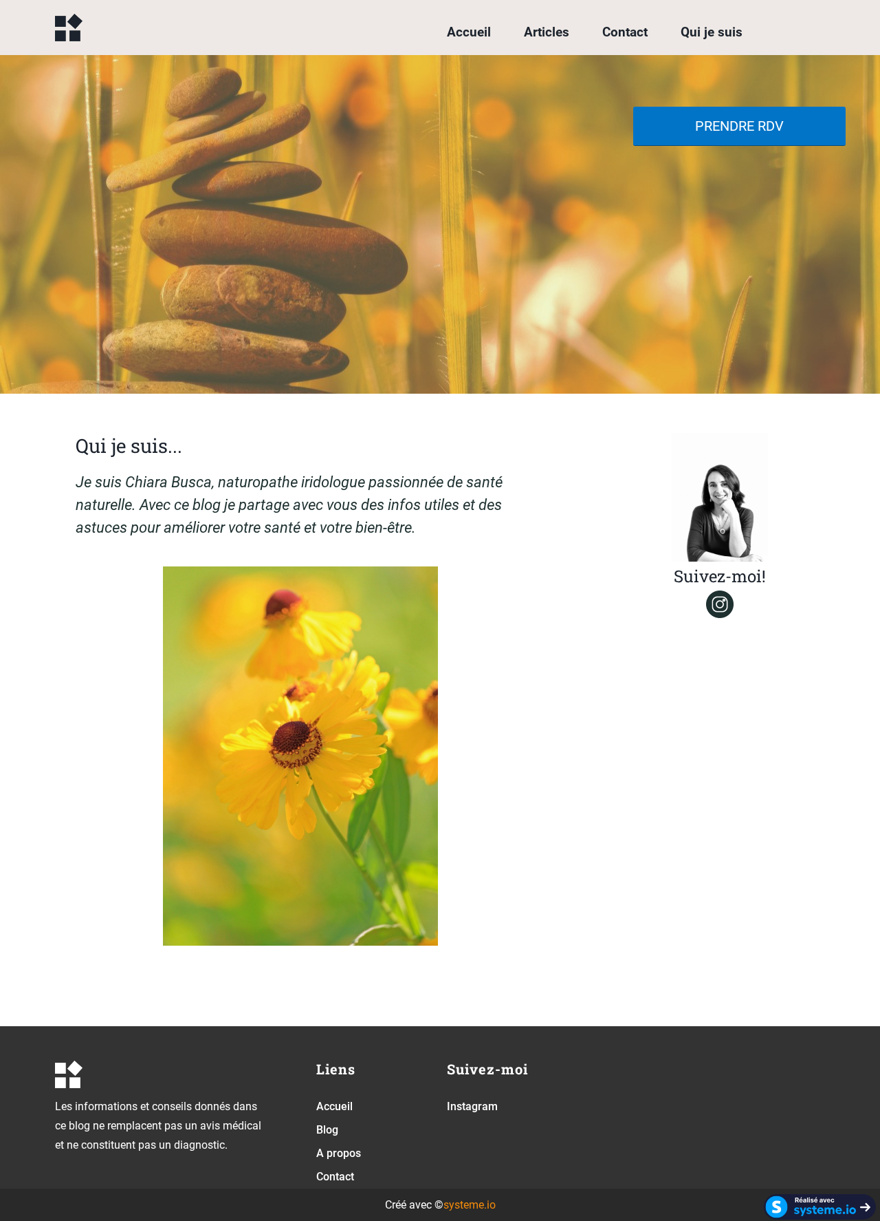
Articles (546, 32)
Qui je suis (711, 32)
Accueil (469, 32)
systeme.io (469, 1204)
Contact (625, 32)
